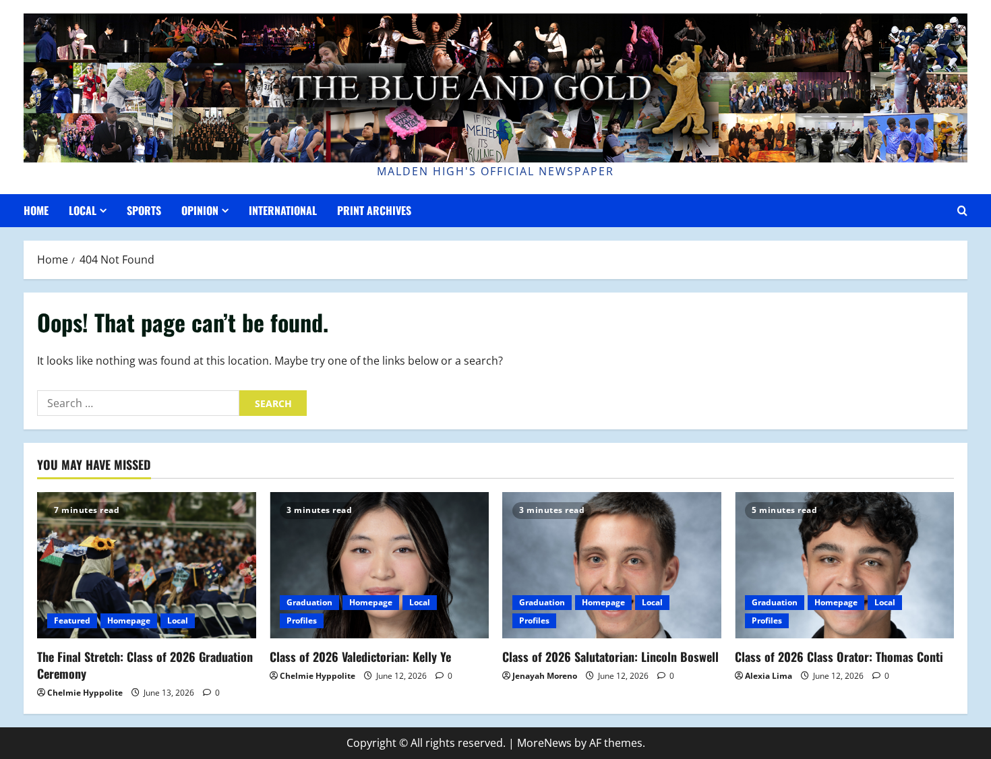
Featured (72, 620)
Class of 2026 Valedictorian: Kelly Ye (360, 656)
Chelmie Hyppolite (85, 692)
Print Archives (374, 210)
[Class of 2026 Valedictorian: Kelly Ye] (379, 565)
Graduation (309, 602)
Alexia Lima (768, 675)
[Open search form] (962, 211)
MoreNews (544, 742)
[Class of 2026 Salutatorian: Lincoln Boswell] (611, 565)
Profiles (302, 620)
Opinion (199, 210)
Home (36, 210)
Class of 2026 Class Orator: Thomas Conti (839, 656)
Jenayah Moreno (544, 675)
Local (82, 210)
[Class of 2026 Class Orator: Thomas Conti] (844, 565)
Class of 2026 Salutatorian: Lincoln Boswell (610, 656)
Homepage (128, 620)
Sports (144, 210)
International (283, 210)
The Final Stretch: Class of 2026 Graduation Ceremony (145, 665)
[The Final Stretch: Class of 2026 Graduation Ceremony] (146, 565)
